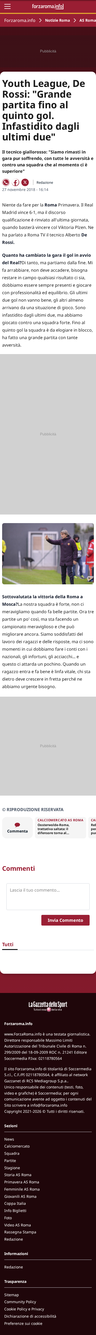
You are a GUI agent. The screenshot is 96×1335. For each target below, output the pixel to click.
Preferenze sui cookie (23, 1323)
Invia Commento (65, 920)
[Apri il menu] (7, 6)
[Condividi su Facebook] (15, 182)
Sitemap (11, 1294)
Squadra (11, 1153)
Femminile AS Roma (22, 1189)
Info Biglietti (15, 1210)
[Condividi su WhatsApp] (6, 182)
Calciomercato (17, 1146)
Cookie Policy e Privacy (24, 1308)
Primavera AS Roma (21, 1181)
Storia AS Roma (17, 1174)
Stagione (12, 1167)
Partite (10, 1160)
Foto (8, 1217)
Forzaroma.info (19, 20)
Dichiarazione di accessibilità (30, 1316)
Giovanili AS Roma (20, 1196)
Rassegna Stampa (20, 1231)
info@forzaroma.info (48, 1105)
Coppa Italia (15, 1203)
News (9, 1139)
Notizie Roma (57, 20)
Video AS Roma (17, 1224)
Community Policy (20, 1301)
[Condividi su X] (25, 182)
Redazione (13, 1239)
